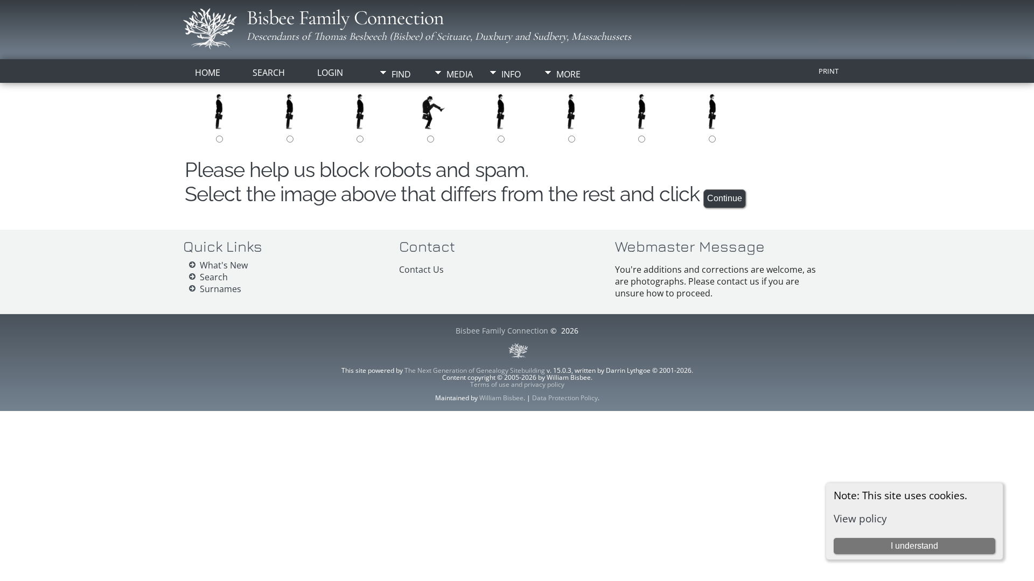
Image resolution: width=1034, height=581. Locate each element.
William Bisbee (501, 397)
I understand (914, 545)
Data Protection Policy (565, 397)
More (568, 74)
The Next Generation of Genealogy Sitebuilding (474, 370)
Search (269, 73)
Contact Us (421, 269)
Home (207, 73)
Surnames (220, 289)
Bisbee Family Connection (345, 17)
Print (829, 71)
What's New (224, 265)
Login (330, 73)
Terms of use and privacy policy (517, 384)
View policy (860, 518)
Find (401, 74)
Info (511, 74)
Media (459, 74)
